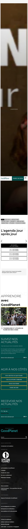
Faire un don (18, 178)
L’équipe (3, 470)
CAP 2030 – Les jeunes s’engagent (10, 526)
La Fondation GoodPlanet (8, 468)
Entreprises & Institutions (7, 508)
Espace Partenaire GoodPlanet (9, 498)
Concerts (12, 221)
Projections (5, 221)
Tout (2, 219)
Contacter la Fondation (7, 446)
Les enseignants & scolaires (8, 506)
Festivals (7, 219)
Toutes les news (5, 472)
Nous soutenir (4, 486)
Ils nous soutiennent (6, 475)
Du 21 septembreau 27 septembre (14, 258)
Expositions (15, 219)
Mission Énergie (5, 524)
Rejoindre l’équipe (5, 477)
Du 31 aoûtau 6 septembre (14, 245)
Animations (5, 223)
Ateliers (12, 223)
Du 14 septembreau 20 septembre (14, 254)
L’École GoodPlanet (6, 519)
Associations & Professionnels (9, 511)
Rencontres (20, 221)
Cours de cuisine (20, 223)
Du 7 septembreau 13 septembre (14, 250)
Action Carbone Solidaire (7, 522)
